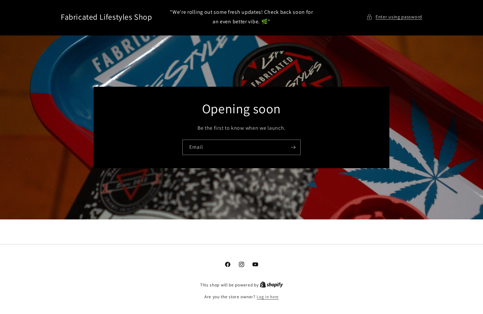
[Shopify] (271, 285)
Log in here (268, 297)
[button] (394, 17)
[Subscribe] (293, 147)
